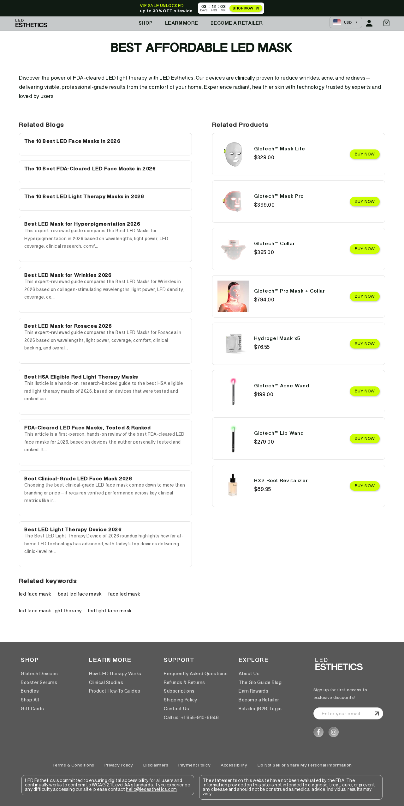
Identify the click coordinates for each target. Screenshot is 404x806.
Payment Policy (194, 765)
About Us (249, 673)
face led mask (124, 594)
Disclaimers (156, 765)
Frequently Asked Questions (196, 673)
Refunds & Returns (184, 682)
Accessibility (234, 765)
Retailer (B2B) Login (260, 709)
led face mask (35, 594)
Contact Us (176, 709)
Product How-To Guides (114, 691)
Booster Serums (39, 682)
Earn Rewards (253, 691)
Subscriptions (179, 691)
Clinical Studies (106, 682)
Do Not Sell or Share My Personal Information (305, 765)
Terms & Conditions (73, 765)
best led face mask (80, 594)
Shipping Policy (180, 700)
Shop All (30, 700)
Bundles (30, 691)
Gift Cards (32, 709)
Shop (146, 23)
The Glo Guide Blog (260, 682)
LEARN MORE (181, 23)
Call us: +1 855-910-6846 (191, 717)
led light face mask (110, 611)
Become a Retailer (259, 700)
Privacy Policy (118, 765)
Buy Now (365, 154)
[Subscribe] (377, 713)
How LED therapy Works (115, 673)
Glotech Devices (39, 673)
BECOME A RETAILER (237, 23)
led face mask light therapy (50, 611)
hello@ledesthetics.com (151, 789)
